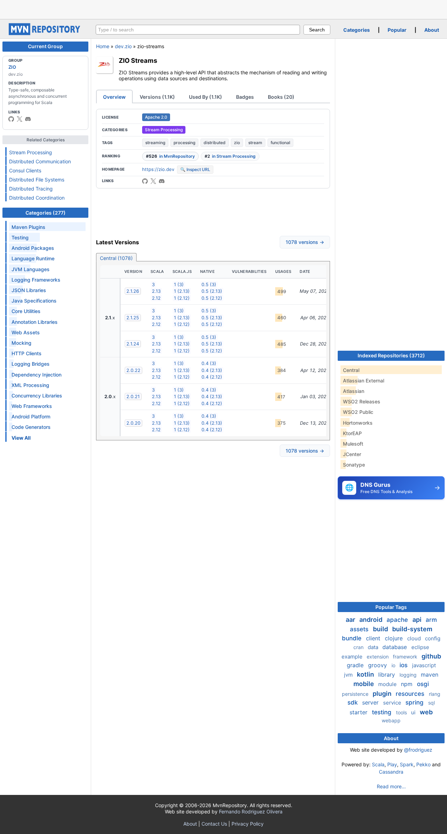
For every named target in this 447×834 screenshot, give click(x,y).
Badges (245, 97)
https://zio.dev (158, 169)
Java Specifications (34, 301)
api (417, 619)
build (381, 629)
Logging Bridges (31, 364)
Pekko (423, 764)
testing (382, 712)
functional (280, 142)
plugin (383, 693)
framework (406, 657)
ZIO (12, 67)
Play (392, 764)
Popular (397, 30)
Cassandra (391, 772)
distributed (215, 142)
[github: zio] (11, 119)
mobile (364, 683)
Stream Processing (30, 152)
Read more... (391, 786)
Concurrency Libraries (37, 396)
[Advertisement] (223, 8)
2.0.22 (133, 370)
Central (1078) (116, 258)
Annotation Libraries (35, 322)
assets (360, 629)
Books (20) (281, 97)
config (432, 638)
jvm (349, 674)
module (388, 684)
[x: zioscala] (19, 119)
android (371, 619)
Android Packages (33, 248)
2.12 (156, 298)
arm (431, 619)
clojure (394, 638)
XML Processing (30, 385)
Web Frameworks (32, 406)
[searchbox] (198, 30)
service (393, 702)
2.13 (156, 291)
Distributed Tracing (31, 189)
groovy (378, 665)
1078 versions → (305, 242)
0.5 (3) (208, 284)
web (426, 712)
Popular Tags (391, 607)
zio (237, 142)
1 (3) (179, 284)
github (431, 656)
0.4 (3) (208, 363)
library (387, 674)
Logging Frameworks (36, 280)
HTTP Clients (27, 353)
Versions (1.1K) (157, 97)
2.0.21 (133, 396)
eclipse (420, 647)
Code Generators (31, 427)
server (371, 702)
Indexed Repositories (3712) (391, 355)
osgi (423, 683)
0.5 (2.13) (211, 291)
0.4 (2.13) (211, 370)
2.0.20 (133, 423)
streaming (155, 142)
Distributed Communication (40, 161)
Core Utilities (26, 311)
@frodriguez (418, 750)
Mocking (21, 343)
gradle (356, 665)
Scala (378, 764)
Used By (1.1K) (205, 97)
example (353, 656)
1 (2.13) (182, 291)
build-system (412, 629)
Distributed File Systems (36, 180)
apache (398, 619)
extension (378, 657)
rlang (434, 694)
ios (404, 665)
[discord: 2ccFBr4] (28, 119)
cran (359, 647)
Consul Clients (25, 170)
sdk (353, 702)
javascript (424, 665)
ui (414, 712)
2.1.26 (132, 291)
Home (102, 46)
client (374, 638)
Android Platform (31, 416)
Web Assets (26, 332)
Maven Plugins (28, 227)
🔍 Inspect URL (195, 169)
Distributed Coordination (37, 198)
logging (409, 675)
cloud (414, 638)
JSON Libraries (29, 290)
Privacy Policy (248, 824)
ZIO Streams (138, 60)
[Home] (45, 33)
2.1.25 (132, 317)
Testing (20, 237)
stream (255, 142)
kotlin (366, 674)
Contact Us (214, 824)
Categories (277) (45, 213)
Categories (356, 30)
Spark (406, 764)
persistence (356, 694)
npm (407, 683)
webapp (391, 720)
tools (402, 712)
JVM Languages (31, 269)
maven (429, 674)
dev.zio (123, 46)
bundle (352, 638)
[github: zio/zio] (145, 181)
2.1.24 (132, 344)
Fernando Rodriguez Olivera (251, 811)
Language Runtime (33, 258)
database (395, 646)
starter (359, 712)
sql (431, 703)
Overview (114, 97)
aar (351, 619)
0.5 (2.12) (211, 298)
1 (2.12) (182, 298)
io (394, 665)
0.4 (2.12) (211, 377)
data (374, 647)
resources (411, 693)
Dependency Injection (36, 375)
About (431, 30)
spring (415, 702)
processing (184, 142)
